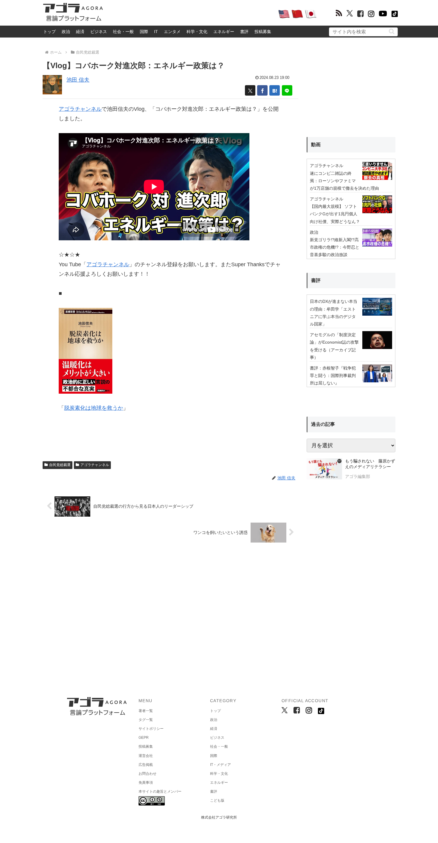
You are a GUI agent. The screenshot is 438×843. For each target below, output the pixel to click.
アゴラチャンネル (80, 109)
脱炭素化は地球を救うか (93, 408)
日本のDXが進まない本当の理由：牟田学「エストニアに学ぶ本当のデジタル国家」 (333, 312)
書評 (244, 31)
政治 (66, 31)
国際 (144, 31)
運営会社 (146, 756)
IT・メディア (220, 765)
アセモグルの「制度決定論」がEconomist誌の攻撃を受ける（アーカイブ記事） (334, 346)
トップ (49, 31)
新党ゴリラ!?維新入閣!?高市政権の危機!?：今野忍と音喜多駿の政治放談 (334, 247)
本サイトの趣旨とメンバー (160, 791)
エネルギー (223, 31)
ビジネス (98, 31)
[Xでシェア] (250, 90)
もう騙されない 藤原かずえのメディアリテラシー (370, 464)
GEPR (144, 738)
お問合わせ (147, 774)
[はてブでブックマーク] (274, 90)
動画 (316, 144)
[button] (391, 31)
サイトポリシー (151, 729)
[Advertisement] (190, 14)
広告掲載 (146, 765)
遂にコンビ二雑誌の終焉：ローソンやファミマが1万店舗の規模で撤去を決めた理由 (344, 181)
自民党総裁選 (60, 465)
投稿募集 (262, 31)
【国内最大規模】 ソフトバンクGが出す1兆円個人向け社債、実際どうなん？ (335, 214)
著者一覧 (146, 711)
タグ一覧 (146, 720)
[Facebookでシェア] (262, 90)
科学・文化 (197, 31)
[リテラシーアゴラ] (324, 469)
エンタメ (172, 31)
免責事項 (146, 782)
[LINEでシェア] (287, 90)
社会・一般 (123, 31)
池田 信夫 (77, 80)
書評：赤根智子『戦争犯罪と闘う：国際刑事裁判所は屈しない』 (333, 375)
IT (156, 31)
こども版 (217, 800)
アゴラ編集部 (357, 476)
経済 (80, 31)
